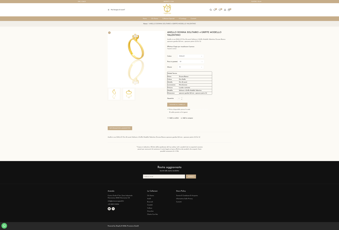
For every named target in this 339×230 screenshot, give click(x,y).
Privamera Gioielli (133, 226)
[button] (211, 10)
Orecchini (150, 211)
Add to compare (188, 118)
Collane (149, 208)
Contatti (179, 202)
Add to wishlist (174, 118)
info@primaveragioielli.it (116, 201)
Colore (169, 56)
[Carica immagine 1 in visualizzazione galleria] (114, 94)
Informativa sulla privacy (184, 198)
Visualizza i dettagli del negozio (178, 115)
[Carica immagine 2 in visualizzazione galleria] (128, 94)
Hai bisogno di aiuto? (118, 9)
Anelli (149, 198)
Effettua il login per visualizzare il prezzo (180, 46)
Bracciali (150, 202)
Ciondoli (150, 205)
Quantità (170, 98)
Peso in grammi (172, 61)
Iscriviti (191, 176)
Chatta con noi (152, 214)
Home (145, 23)
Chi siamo (150, 195)
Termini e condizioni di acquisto (187, 195)
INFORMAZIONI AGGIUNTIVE (119, 128)
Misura (169, 67)
